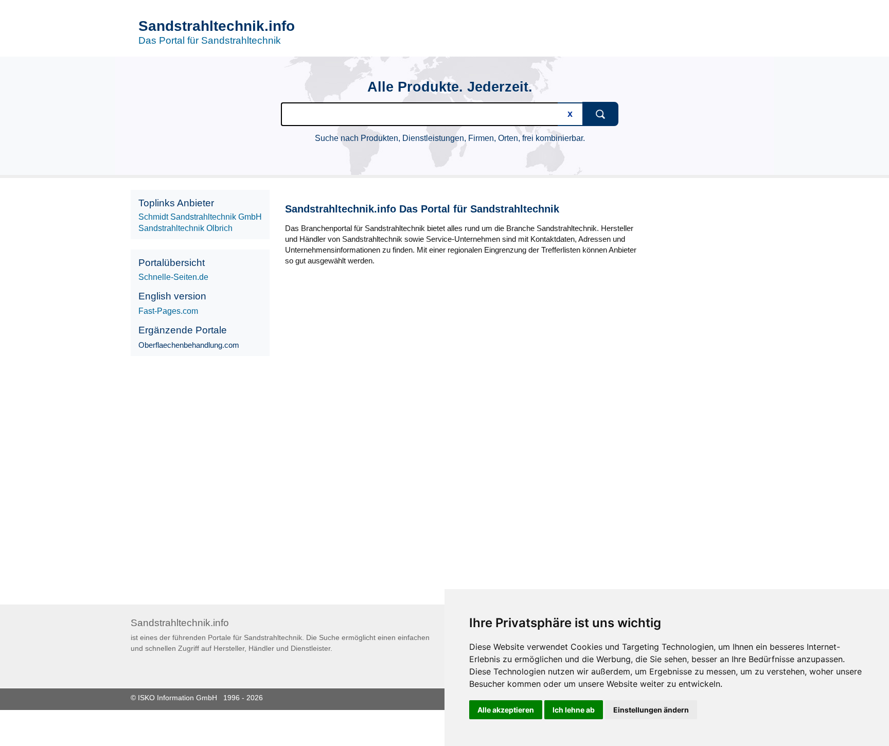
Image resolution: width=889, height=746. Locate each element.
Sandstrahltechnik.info (216, 26)
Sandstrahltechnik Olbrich (185, 228)
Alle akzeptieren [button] (505, 709)
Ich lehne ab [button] (574, 709)
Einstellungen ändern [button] (651, 709)
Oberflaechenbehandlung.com (188, 345)
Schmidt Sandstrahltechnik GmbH (200, 216)
